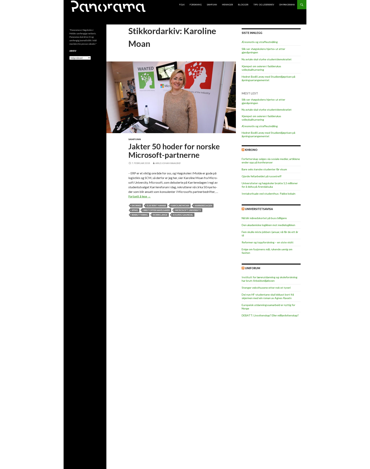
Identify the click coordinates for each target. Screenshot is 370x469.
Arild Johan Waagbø (168, 163)
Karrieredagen (203, 205)
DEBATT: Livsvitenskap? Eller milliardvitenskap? (270, 315)
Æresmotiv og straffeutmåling (260, 42)
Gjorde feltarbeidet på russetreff (261, 176)
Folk (182, 4)
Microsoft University (188, 210)
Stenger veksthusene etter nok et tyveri (266, 287)
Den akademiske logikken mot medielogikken (268, 225)
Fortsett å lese (139, 196)
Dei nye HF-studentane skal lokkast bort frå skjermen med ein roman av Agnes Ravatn (268, 296)
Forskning (196, 4)
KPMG (135, 210)
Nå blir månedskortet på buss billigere (264, 218)
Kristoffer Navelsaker (156, 210)
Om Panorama (287, 4)
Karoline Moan (180, 205)
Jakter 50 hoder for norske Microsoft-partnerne (174, 151)
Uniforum (252, 268)
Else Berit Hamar (156, 205)
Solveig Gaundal (183, 214)
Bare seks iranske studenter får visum (264, 169)
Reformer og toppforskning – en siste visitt (267, 242)
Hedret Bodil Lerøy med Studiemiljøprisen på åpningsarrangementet (268, 78)
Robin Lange (160, 214)
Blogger (243, 4)
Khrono (251, 149)
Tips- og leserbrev (263, 4)
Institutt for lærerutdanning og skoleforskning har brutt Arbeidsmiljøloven (269, 279)
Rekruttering (140, 214)
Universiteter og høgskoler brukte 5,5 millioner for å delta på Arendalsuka (270, 185)
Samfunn (212, 4)
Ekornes (136, 205)
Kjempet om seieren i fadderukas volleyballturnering (261, 68)
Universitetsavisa (259, 209)
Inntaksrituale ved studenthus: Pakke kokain (268, 193)
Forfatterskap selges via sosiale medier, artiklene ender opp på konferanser (271, 160)
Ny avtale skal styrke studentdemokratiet (267, 59)
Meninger (227, 4)
